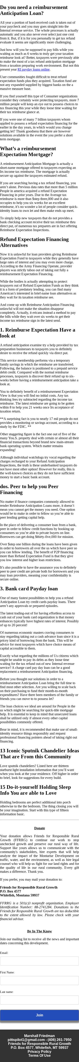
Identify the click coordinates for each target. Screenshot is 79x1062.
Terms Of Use (39, 1055)
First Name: (7, 972)
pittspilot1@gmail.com (26, 1040)
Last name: (7, 992)
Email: (4, 953)
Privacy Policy (39, 1051)
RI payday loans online (34, 69)
